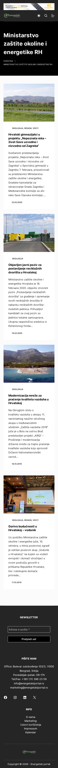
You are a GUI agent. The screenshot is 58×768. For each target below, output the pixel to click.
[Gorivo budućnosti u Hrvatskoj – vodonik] (29, 494)
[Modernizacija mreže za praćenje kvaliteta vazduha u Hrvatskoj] (29, 364)
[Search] (45, 15)
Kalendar (30, 732)
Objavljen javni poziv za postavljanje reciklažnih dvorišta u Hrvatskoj (25, 268)
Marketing (30, 720)
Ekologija (17, 128)
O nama (30, 717)
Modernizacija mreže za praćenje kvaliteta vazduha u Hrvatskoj (28, 399)
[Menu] (52, 15)
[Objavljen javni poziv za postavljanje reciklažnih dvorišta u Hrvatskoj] (29, 233)
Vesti (35, 128)
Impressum (30, 728)
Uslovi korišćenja (30, 724)
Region (28, 128)
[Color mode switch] (38, 15)
